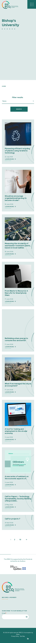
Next (26, 539)
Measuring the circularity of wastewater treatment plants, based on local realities (18, 245)
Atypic (18, 634)
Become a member (9, 597)
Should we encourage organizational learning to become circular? (16, 198)
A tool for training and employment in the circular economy (16, 431)
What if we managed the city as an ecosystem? (18, 385)
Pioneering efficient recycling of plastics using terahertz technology (17, 150)
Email (4, 613)
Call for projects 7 (12, 519)
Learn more (9, 159)
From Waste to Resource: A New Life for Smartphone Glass (16, 293)
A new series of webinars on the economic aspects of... (17, 477)
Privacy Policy (15, 636)
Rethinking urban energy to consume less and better (16, 339)
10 (20, 540)
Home (4, 86)
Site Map (22, 636)
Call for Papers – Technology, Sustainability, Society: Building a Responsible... (18, 498)
